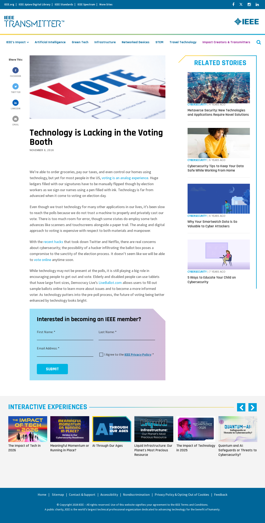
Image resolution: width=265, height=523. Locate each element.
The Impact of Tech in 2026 (24, 448)
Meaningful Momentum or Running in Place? (69, 448)
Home (42, 494)
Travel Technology (183, 42)
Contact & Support (82, 494)
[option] (29, 442)
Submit (52, 369)
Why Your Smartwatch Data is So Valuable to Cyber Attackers (212, 224)
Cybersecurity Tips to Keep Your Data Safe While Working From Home (216, 168)
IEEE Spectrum (86, 4)
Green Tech (80, 42)
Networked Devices (135, 42)
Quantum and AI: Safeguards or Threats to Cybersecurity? (237, 450)
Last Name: (106, 332)
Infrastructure (105, 42)
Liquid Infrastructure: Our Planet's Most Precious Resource (153, 450)
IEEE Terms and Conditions (191, 504)
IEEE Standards (64, 4)
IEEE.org (9, 4)
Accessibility (109, 494)
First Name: (45, 332)
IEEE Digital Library (34, 4)
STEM (159, 42)
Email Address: (47, 348)
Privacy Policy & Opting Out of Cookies (182, 494)
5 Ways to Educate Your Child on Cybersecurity (212, 279)
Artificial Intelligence (50, 42)
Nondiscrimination (136, 494)
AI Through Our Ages (107, 445)
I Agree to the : (128, 354)
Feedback (220, 494)
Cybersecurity (197, 104)
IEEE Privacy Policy (137, 354)
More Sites (105, 4)
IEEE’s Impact (16, 42)
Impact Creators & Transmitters (226, 42)
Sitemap (58, 494)
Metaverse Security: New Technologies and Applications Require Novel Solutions (218, 112)
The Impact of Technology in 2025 (195, 448)
